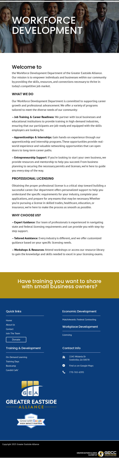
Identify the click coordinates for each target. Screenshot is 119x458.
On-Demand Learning (16, 357)
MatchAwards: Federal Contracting (79, 319)
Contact (9, 329)
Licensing (67, 334)
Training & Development (23, 348)
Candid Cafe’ (12, 370)
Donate (16, 339)
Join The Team (13, 333)
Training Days (12, 361)
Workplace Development (80, 327)
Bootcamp (11, 365)
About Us (10, 324)
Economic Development (79, 311)
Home (9, 320)
